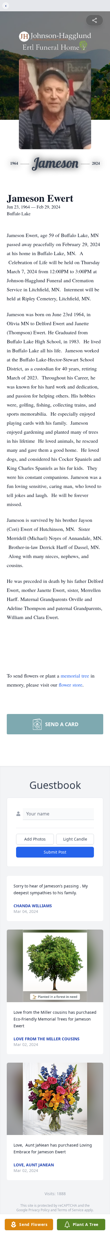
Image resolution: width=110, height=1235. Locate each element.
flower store (70, 684)
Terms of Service (70, 1210)
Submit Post (55, 852)
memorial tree (75, 675)
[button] (55, 966)
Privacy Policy (39, 1210)
